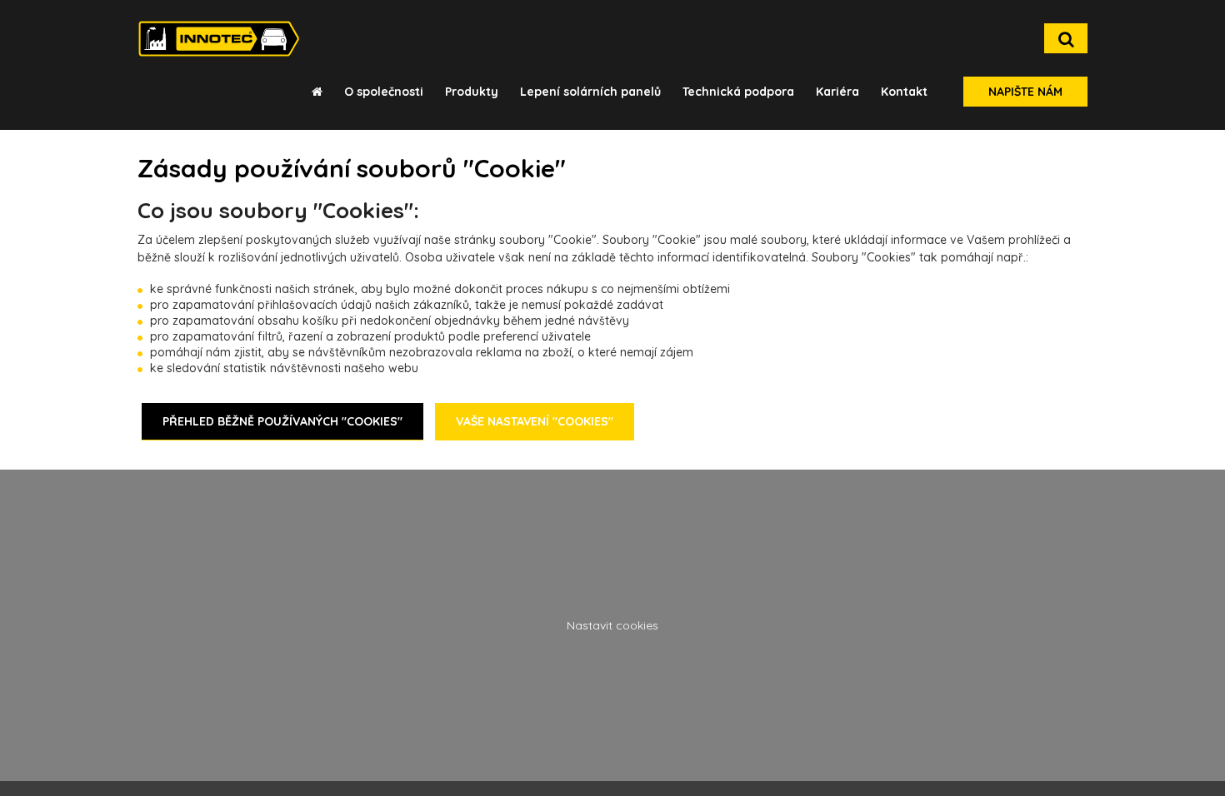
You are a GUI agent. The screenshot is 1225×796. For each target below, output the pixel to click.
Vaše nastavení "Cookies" (534, 421)
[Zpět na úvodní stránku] (219, 39)
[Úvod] (317, 92)
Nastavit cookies (612, 625)
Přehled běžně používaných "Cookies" (282, 421)
